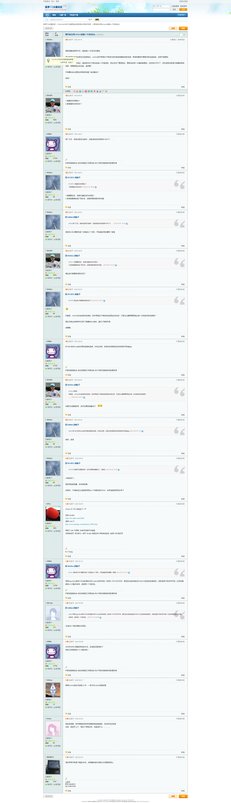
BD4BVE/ (50, 757)
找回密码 (183, 6)
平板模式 (46, 1)
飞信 (106, 91)
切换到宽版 (183, 1)
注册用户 (48, 115)
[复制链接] (100, 34)
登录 (174, 9)
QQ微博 (80, 91)
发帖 (183, 28)
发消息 (58, 67)
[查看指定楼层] (184, 35)
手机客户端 (74, 15)
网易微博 (95, 91)
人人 (89, 91)
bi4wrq (49, 680)
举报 (183, 87)
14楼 (67, 642)
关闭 (74, 59)
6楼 (66, 289)
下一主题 (177, 35)
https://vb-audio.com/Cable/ (74, 518)
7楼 (66, 341)
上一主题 (175, 35)
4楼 (66, 212)
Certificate (113, 800)
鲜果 (100, 91)
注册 (183, 9)
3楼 (66, 173)
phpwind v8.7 (106, 800)
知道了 (70, 62)
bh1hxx (49, 39)
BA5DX (49, 95)
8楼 (66, 380)
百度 (97, 91)
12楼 (67, 561)
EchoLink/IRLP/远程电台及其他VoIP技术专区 (74, 24)
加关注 (49, 67)
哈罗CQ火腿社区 (49, 24)
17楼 (67, 757)
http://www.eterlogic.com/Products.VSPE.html (81, 524)
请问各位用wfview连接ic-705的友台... (107, 24)
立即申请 (63, 62)
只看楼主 (173, 40)
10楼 (67, 458)
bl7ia (49, 504)
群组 (54, 15)
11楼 (67, 504)
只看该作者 (180, 95)
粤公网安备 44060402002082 (128, 801)
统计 (53, 1)
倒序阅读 (181, 40)
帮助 (57, 1)
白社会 (103, 91)
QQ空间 (83, 91)
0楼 (66, 40)
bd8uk (49, 134)
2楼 (66, 134)
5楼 (66, 251)
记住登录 (175, 6)
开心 (86, 91)
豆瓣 (92, 91)
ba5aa (49, 719)
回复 (173, 28)
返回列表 (48, 28)
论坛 (47, 15)
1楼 (66, 95)
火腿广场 (62, 15)
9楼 (66, 420)
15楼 (67, 680)
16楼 (67, 719)
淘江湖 (74, 91)
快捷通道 (181, 15)
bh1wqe (50, 603)
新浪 (77, 91)
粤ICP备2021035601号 (115, 801)
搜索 (97, 19)
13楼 (67, 603)
